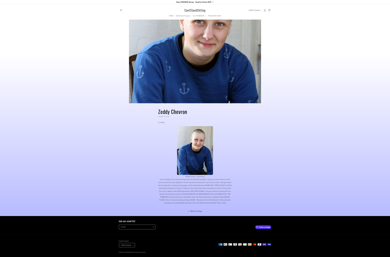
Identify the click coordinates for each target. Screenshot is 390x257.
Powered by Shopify (140, 252)
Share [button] (162, 122)
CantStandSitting (129, 252)
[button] (121, 10)
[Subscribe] (153, 227)
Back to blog (196, 211)
